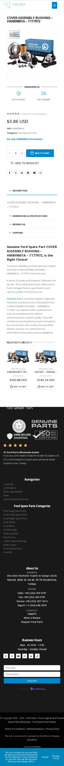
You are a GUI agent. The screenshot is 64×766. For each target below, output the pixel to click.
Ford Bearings (10, 529)
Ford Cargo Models (12, 491)
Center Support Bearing (14, 541)
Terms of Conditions (15, 728)
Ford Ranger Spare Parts (15, 518)
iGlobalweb (36, 747)
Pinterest (28, 173)
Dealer (52, 721)
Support (32, 613)
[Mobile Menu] (54, 5)
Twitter (15, 173)
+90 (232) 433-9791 (35, 593)
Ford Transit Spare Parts (15, 514)
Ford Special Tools (27, 132)
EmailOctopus (39, 689)
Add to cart (42, 153)
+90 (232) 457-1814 (36, 601)
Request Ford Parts (32, 622)
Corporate (8, 484)
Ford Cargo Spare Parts (14, 510)
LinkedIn (22, 173)
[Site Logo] (14, 5)
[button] (20, 342)
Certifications (9, 488)
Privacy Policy (52, 728)
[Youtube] (18, 656)
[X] (12, 656)
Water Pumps (10, 544)
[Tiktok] (37, 656)
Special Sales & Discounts (16, 499)
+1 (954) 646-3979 (36, 605)
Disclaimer (32, 739)
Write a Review (32, 617)
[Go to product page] (18, 356)
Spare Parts (43, 721)
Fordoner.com (14, 298)
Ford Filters (9, 526)
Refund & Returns (35, 728)
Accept (45, 756)
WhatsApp (40, 173)
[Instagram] (24, 656)
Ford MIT (7, 552)
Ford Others (9, 522)
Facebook (9, 173)
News (6, 495)
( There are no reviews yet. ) (34, 114)
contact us (47, 332)
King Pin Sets (9, 537)
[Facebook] (5, 656)
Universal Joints (10, 533)
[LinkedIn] (31, 656)
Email (34, 173)
